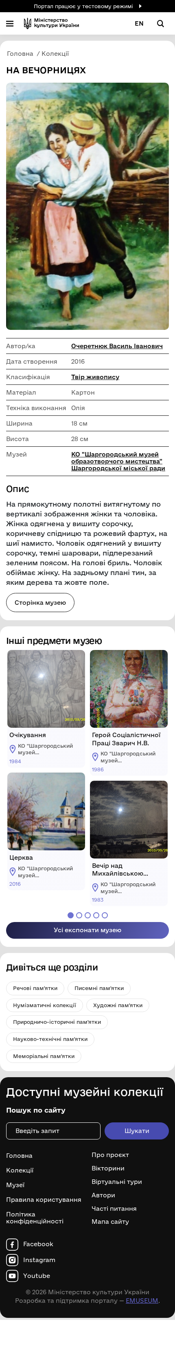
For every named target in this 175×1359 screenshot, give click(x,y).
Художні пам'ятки (117, 1005)
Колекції (19, 1170)
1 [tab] (71, 915)
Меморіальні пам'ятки (43, 1056)
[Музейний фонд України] (51, 23)
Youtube (36, 1276)
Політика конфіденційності (34, 1218)
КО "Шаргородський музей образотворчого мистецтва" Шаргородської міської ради (118, 461)
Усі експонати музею (87, 929)
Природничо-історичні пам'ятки (57, 1022)
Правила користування (43, 1199)
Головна (19, 1155)
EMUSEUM (142, 1300)
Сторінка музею (40, 602)
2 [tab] (79, 915)
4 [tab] (96, 915)
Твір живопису (95, 376)
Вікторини (108, 1168)
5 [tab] (105, 915)
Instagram (39, 1260)
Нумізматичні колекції (44, 1005)
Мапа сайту (110, 1221)
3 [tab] (88, 915)
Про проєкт (110, 1155)
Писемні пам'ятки (99, 988)
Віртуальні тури (117, 1182)
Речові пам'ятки (35, 988)
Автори (103, 1195)
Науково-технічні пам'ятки (50, 1039)
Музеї (15, 1184)
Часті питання (114, 1208)
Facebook (38, 1244)
